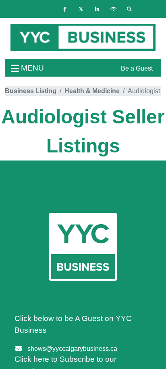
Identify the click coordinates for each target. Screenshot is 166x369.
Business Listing (30, 91)
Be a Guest (137, 68)
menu (31, 68)
